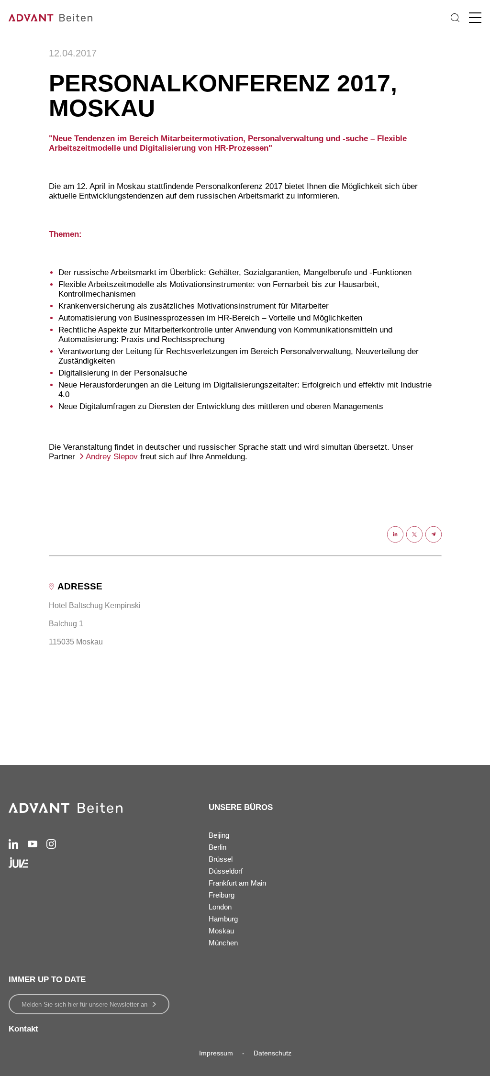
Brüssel (221, 859)
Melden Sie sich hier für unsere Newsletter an (84, 1004)
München (223, 943)
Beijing (219, 835)
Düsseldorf (226, 871)
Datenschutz (272, 1053)
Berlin (217, 847)
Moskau (221, 931)
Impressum (216, 1053)
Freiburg (221, 895)
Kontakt (23, 1028)
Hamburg (223, 919)
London (220, 907)
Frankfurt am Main (237, 883)
